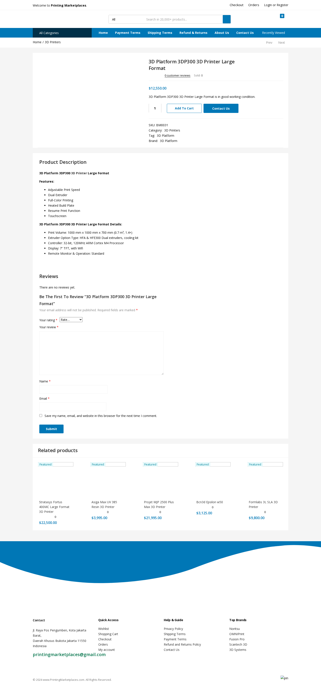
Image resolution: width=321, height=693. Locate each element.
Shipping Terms (160, 33)
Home (103, 33)
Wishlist (103, 629)
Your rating (48, 320)
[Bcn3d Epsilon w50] (213, 479)
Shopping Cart (108, 634)
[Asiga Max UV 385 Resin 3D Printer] (108, 479)
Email (44, 398)
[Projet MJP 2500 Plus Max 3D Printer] (160, 479)
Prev (269, 42)
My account (106, 650)
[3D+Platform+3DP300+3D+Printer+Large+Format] (262, 75)
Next (281, 42)
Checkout (105, 639)
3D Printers (53, 42)
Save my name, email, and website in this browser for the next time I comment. (101, 416)
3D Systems (237, 650)
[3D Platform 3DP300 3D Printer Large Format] (255, 75)
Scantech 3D (238, 644)
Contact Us (245, 33)
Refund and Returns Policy (182, 644)
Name (45, 381)
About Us (222, 33)
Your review (49, 327)
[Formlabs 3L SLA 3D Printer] (265, 479)
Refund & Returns (193, 33)
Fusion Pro (237, 639)
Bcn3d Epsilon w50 (209, 502)
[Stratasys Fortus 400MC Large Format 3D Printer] (55, 479)
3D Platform (165, 135)
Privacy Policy (173, 629)
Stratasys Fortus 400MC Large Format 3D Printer (54, 507)
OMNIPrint (236, 634)
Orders (103, 644)
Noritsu (234, 629)
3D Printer (79, 173)
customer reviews (177, 75)
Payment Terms (127, 33)
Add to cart (184, 108)
